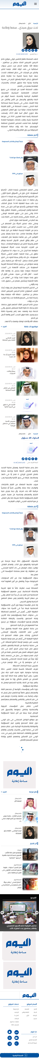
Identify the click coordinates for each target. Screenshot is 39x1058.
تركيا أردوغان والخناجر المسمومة (12, 141)
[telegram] (29, 50)
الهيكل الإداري (33, 1040)
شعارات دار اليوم (14, 1021)
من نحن (35, 1036)
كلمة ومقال (22, 23)
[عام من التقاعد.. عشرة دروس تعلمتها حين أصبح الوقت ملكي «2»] (30, 817)
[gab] (16, 1032)
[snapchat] (9, 1032)
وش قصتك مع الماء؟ (16, 157)
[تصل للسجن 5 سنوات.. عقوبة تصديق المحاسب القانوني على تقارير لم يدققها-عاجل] (30, 869)
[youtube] (16, 1038)
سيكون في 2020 (17, 173)
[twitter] (36, 50)
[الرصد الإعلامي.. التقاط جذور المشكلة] (27, 338)
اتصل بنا (16, 1015)
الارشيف (16, 1012)
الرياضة (35, 1015)
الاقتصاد (27, 1009)
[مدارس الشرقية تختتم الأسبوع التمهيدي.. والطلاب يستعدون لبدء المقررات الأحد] (19, 912)
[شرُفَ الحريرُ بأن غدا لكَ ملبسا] (27, 355)
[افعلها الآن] (30, 803)
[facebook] (32, 50)
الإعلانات (16, 1018)
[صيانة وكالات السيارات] (27, 372)
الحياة (35, 1012)
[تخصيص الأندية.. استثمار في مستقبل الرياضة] (27, 422)
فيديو (35, 1018)
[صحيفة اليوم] (19, 4)
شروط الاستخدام (32, 1043)
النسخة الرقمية (18, 1055)
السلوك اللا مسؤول (30, 437)
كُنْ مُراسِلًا (16, 1009)
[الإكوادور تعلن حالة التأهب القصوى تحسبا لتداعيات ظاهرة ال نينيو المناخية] (30, 854)
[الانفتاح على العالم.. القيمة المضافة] (27, 388)
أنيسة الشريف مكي (32, 462)
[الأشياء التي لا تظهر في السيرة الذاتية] (27, 405)
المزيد (4, 326)
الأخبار (35, 1009)
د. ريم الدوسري (34, 54)
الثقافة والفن (25, 1012)
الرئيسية (35, 23)
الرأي (29, 23)
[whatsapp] (26, 50)
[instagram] (9, 1038)
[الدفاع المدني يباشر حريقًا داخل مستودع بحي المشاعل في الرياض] (30, 884)
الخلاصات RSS (15, 1025)
